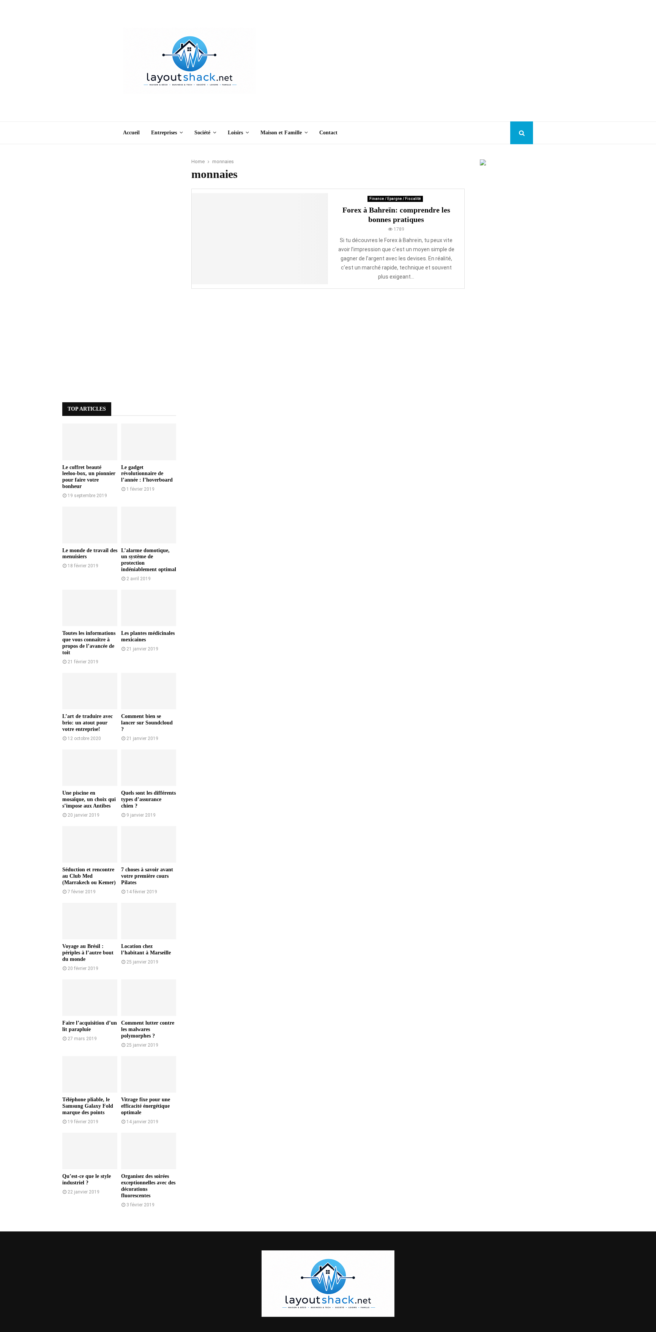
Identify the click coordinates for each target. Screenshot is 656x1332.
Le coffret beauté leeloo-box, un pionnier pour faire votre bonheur (88, 476)
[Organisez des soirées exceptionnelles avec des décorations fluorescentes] (148, 1151)
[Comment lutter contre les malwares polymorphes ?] (148, 997)
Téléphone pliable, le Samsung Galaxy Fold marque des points (87, 1106)
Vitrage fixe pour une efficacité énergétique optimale (145, 1106)
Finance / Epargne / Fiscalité (395, 199)
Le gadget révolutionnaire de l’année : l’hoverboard (147, 473)
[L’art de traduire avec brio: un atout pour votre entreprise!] (89, 691)
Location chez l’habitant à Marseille (146, 949)
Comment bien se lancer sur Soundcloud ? (147, 722)
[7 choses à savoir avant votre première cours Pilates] (148, 844)
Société (202, 132)
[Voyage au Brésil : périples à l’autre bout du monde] (89, 921)
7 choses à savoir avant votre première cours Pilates (147, 876)
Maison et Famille (281, 132)
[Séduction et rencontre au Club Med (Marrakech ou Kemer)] (89, 844)
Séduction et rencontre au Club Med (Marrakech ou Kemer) (89, 876)
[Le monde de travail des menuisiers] (89, 525)
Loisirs (235, 132)
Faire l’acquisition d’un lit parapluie (89, 1026)
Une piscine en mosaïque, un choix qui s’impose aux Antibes (89, 799)
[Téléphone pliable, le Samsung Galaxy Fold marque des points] (89, 1074)
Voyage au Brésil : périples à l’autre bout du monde (88, 952)
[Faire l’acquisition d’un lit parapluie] (89, 997)
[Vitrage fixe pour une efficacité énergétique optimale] (148, 1074)
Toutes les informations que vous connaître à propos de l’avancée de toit (88, 642)
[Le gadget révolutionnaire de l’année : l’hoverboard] (148, 442)
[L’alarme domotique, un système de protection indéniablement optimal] (148, 525)
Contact (328, 132)
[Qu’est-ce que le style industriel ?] (89, 1151)
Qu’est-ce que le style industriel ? (86, 1179)
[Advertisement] (395, 61)
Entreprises (164, 132)
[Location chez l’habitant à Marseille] (148, 921)
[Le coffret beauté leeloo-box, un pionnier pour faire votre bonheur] (89, 442)
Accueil (131, 132)
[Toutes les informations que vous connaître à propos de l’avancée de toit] (89, 608)
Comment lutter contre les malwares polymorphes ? (147, 1029)
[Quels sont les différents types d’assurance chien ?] (148, 767)
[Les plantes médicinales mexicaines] (148, 608)
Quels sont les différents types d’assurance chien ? (148, 799)
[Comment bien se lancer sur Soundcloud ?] (148, 691)
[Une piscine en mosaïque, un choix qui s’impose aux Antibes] (89, 767)
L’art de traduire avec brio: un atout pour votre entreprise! (87, 722)
